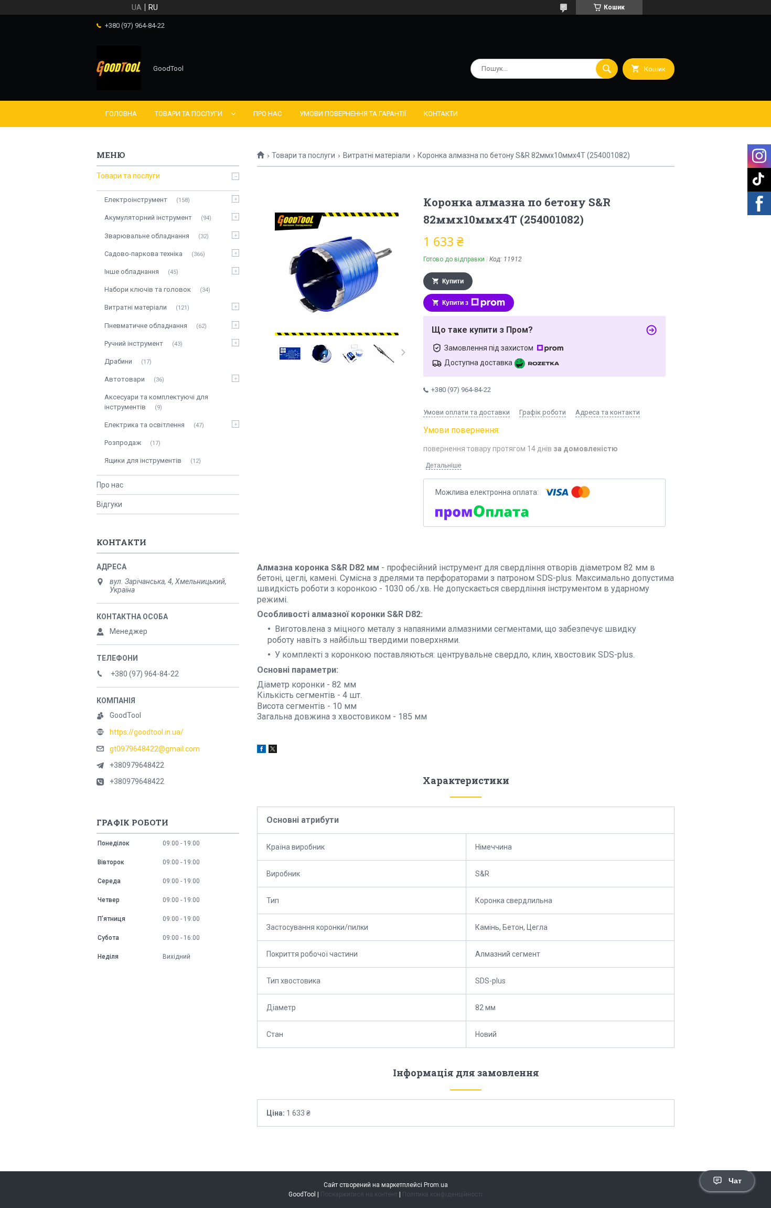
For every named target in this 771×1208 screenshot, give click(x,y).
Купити (453, 281)
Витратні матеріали (376, 155)
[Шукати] (607, 69)
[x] (273, 750)
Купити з (455, 302)
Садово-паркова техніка (143, 254)
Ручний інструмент (133, 343)
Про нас (267, 114)
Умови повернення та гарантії (352, 114)
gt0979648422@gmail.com (155, 749)
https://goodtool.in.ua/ (147, 732)
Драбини (118, 361)
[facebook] (261, 750)
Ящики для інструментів (142, 460)
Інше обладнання (131, 271)
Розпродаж (122, 443)
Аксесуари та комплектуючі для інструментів (156, 401)
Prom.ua (436, 1185)
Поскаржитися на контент (359, 1194)
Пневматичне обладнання (145, 326)
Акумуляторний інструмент (148, 217)
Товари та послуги (188, 114)
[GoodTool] (119, 87)
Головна (121, 114)
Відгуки (109, 504)
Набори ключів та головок (147, 289)
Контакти (441, 114)
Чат (735, 1181)
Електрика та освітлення (144, 425)
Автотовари (124, 379)
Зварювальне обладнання (146, 236)
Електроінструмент (135, 200)
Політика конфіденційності (442, 1194)
